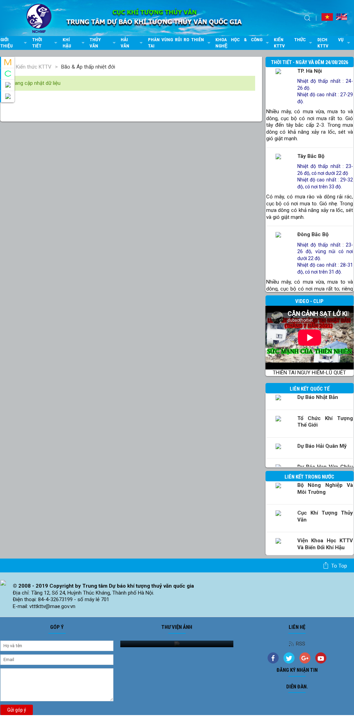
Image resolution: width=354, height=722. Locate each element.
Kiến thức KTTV (290, 42)
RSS (300, 644)
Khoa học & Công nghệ (238, 42)
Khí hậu (67, 42)
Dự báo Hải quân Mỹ (322, 446)
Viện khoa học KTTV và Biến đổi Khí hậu (325, 544)
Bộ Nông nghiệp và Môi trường (325, 488)
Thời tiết (37, 42)
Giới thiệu (6, 42)
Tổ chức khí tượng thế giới (325, 421)
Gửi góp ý (16, 710)
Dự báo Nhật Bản (317, 397)
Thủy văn (95, 42)
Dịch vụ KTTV (330, 42)
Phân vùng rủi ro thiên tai (176, 42)
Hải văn (125, 42)
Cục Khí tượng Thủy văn (325, 516)
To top (339, 566)
